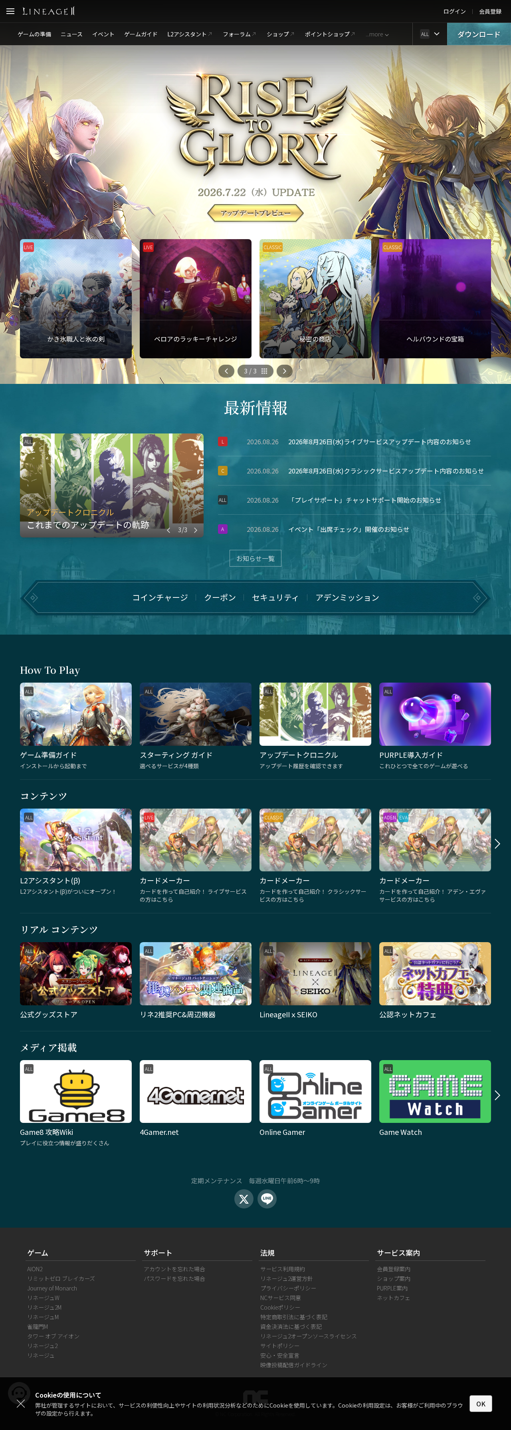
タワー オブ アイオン (53, 1336)
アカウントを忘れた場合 (174, 1269)
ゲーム (37, 1252)
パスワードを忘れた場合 (174, 1278)
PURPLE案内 (392, 1288)
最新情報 (255, 406)
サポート (158, 1252)
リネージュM (43, 1317)
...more (374, 34)
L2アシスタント (187, 34)
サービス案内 (398, 1252)
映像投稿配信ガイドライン (293, 1365)
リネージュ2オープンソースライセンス (308, 1336)
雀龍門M (37, 1326)
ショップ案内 (393, 1278)
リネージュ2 (42, 1346)
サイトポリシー (279, 1346)
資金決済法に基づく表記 (291, 1326)
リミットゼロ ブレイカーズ (61, 1278)
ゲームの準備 (34, 34)
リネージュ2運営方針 (286, 1278)
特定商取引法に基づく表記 (293, 1317)
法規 (267, 1252)
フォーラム (237, 34)
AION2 (34, 1269)
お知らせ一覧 (255, 558)
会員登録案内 (393, 1269)
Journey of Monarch (52, 1288)
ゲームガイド (141, 34)
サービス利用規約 (282, 1269)
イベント (103, 34)
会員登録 (490, 11)
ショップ (278, 34)
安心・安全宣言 (279, 1355)
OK (480, 1403)
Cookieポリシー (280, 1307)
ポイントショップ (327, 34)
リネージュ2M (44, 1307)
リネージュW (43, 1298)
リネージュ (41, 1355)
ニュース (72, 34)
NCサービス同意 (280, 1298)
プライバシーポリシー (288, 1288)
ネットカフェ (393, 1298)
